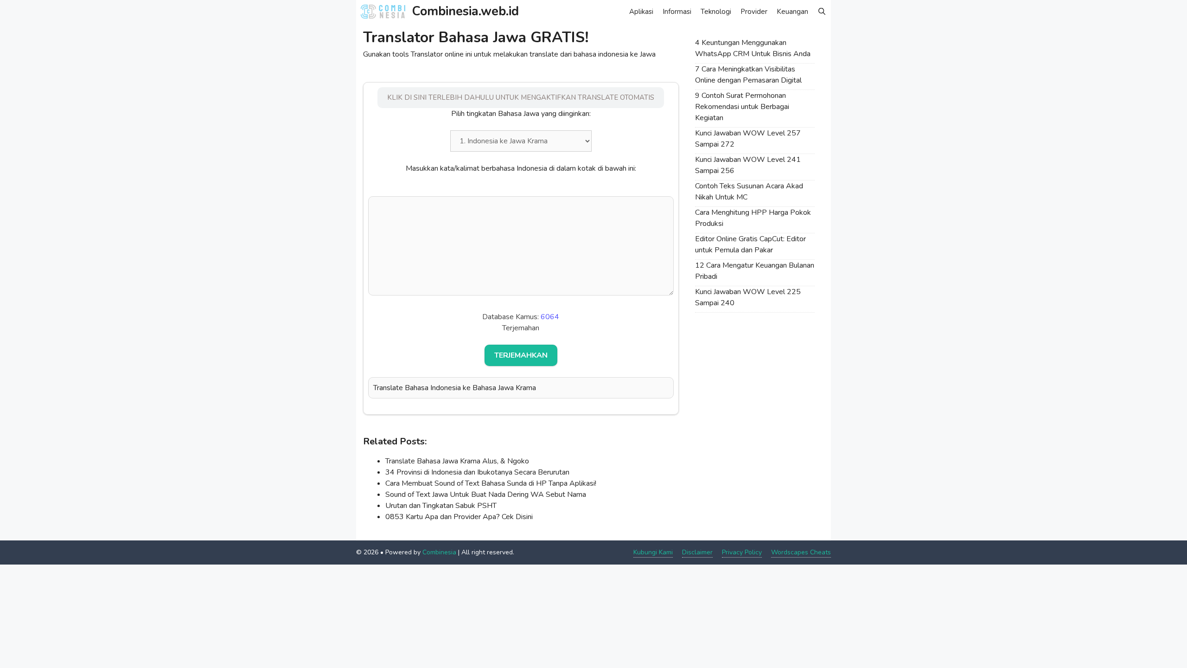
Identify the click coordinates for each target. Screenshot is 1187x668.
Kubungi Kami (653, 552)
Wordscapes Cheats (801, 552)
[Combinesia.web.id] (385, 11)
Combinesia (439, 552)
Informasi (677, 11)
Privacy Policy (742, 552)
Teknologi (716, 11)
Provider (753, 11)
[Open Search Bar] (822, 11)
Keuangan (792, 11)
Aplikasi (641, 11)
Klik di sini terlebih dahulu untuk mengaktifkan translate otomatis (520, 97)
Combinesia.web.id (465, 11)
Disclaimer (697, 552)
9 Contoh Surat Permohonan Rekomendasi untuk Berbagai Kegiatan (742, 106)
